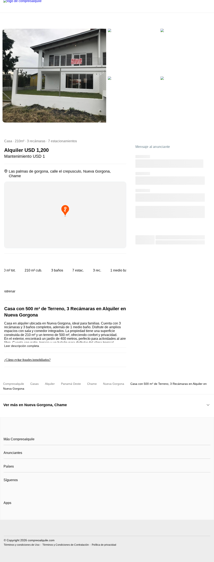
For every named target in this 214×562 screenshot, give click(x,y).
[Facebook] (7, 490)
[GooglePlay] (45, 515)
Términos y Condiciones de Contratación (65, 544)
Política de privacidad (104, 544)
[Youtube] (20, 490)
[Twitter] (27, 490)
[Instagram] (13, 490)
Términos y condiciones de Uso (21, 544)
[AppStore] (17, 515)
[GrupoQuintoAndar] (107, 528)
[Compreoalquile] (107, 430)
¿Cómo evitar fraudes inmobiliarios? (27, 360)
